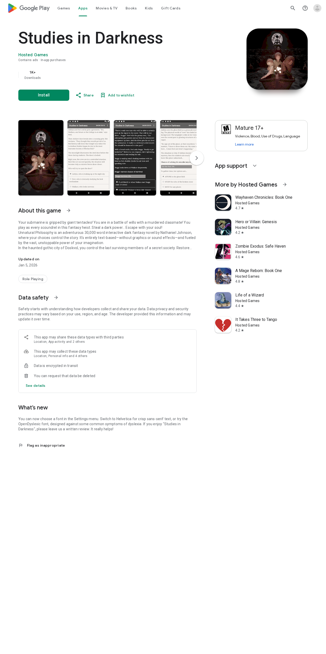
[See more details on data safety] (36, 385)
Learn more (244, 144)
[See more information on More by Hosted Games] (285, 184)
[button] (40, 157)
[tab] (63, 8)
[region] (120, 74)
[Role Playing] (32, 279)
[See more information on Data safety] (56, 297)
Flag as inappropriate (41, 445)
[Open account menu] (317, 8)
